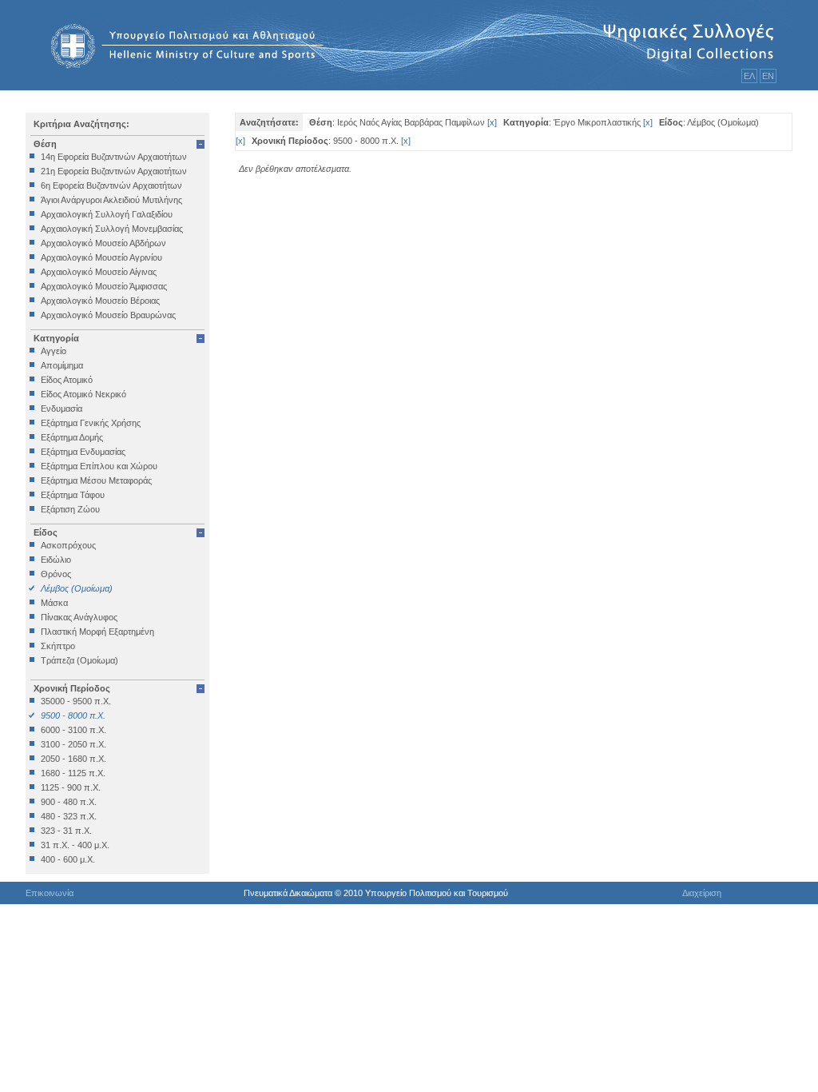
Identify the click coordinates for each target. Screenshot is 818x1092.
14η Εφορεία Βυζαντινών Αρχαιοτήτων (114, 156)
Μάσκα (54, 603)
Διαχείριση (701, 893)
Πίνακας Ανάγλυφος (79, 617)
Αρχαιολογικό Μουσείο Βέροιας (100, 300)
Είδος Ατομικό (67, 380)
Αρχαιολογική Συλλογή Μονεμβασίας (112, 228)
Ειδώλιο (56, 559)
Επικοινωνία (49, 893)
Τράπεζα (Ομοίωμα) (79, 660)
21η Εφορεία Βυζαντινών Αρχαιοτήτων (114, 171)
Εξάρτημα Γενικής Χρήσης (91, 423)
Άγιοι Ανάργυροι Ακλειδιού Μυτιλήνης (111, 200)
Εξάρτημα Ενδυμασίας (83, 451)
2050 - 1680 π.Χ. (73, 758)
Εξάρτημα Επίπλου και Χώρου (99, 466)
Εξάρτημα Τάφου (73, 495)
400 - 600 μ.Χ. (68, 859)
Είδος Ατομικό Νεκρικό (83, 394)
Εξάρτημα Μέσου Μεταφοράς (96, 480)
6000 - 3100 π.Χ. (73, 730)
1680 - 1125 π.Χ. (73, 773)
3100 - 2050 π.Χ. (73, 744)
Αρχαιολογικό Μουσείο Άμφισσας (104, 286)
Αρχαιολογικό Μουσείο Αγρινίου (101, 257)
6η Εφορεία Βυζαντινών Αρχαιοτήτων (111, 185)
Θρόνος (56, 574)
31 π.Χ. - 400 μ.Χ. (75, 845)
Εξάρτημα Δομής (72, 437)
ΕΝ (768, 76)
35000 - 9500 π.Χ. (76, 701)
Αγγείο (53, 351)
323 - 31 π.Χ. (66, 830)
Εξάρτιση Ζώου (70, 509)
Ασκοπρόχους (68, 545)
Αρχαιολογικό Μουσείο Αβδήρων (103, 243)
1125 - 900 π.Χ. (71, 787)
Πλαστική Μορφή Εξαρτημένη (97, 631)
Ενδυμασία (61, 408)
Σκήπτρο (58, 646)
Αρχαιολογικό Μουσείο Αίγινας (99, 272)
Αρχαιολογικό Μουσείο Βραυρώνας (108, 315)
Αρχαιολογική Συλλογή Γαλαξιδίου (107, 214)
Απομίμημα (62, 365)
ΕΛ (749, 76)
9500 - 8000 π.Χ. (73, 715)
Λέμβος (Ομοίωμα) (77, 588)
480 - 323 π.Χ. (69, 816)
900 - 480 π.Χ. (69, 802)
